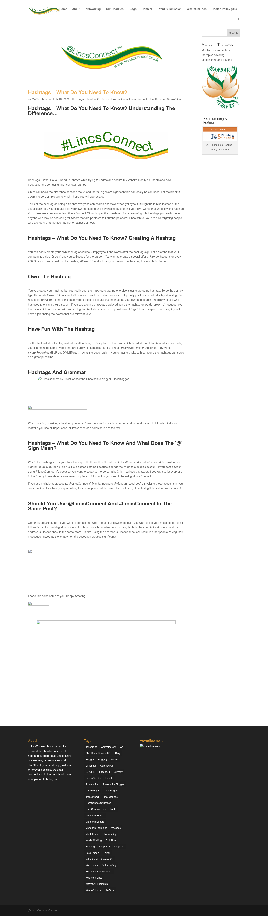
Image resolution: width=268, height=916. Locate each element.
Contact (147, 9)
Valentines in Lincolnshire (99, 859)
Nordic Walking (94, 840)
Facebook (104, 771)
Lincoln (109, 777)
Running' (90, 846)
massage (116, 827)
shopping (119, 846)
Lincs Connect (138, 99)
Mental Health (93, 834)
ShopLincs (104, 846)
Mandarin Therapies (96, 827)
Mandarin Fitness (95, 815)
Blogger (90, 759)
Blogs (133, 9)
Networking (93, 9)
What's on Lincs (94, 877)
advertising (91, 746)
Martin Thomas (41, 99)
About (76, 9)
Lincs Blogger (111, 790)
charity (115, 759)
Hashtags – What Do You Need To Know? (77, 92)
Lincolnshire (92, 99)
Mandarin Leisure (95, 821)
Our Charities (115, 9)
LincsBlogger (93, 790)
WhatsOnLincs (197, 9)
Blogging (103, 759)
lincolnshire (92, 784)
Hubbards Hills (93, 777)
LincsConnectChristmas (98, 802)
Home (63, 9)
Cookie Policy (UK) (224, 9)
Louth (113, 809)
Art (121, 746)
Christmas (91, 765)
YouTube (109, 890)
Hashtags (78, 99)
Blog (117, 753)
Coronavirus (106, 765)
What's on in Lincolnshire (99, 871)
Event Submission (169, 9)
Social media (92, 852)
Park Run (111, 840)
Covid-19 (90, 771)
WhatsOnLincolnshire (97, 883)
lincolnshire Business (115, 99)
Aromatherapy (108, 746)
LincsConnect (157, 99)
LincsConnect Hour (96, 809)
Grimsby (118, 771)
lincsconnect (92, 796)
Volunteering (109, 865)
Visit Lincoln (92, 865)
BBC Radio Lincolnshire (98, 753)
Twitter (106, 852)
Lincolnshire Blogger (113, 784)
